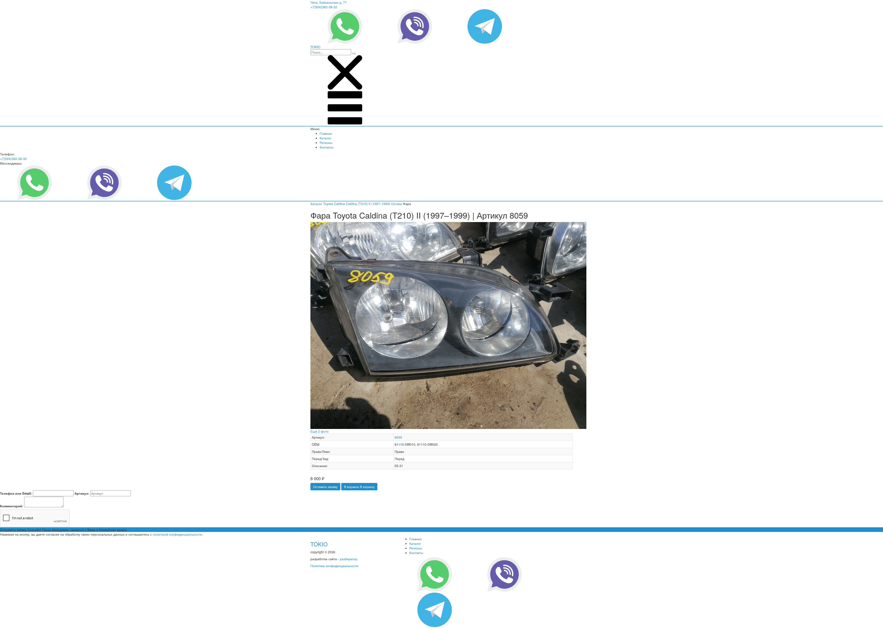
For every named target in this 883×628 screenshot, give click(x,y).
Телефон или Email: (16, 493)
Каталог (325, 138)
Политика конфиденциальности (334, 565)
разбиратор (348, 559)
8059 (398, 437)
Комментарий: (11, 506)
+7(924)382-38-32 (323, 7)
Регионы (326, 142)
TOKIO (319, 544)
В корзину (359, 486)
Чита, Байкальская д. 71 (328, 2)
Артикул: (82, 493)
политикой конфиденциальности (177, 534)
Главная (326, 133)
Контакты (326, 147)
